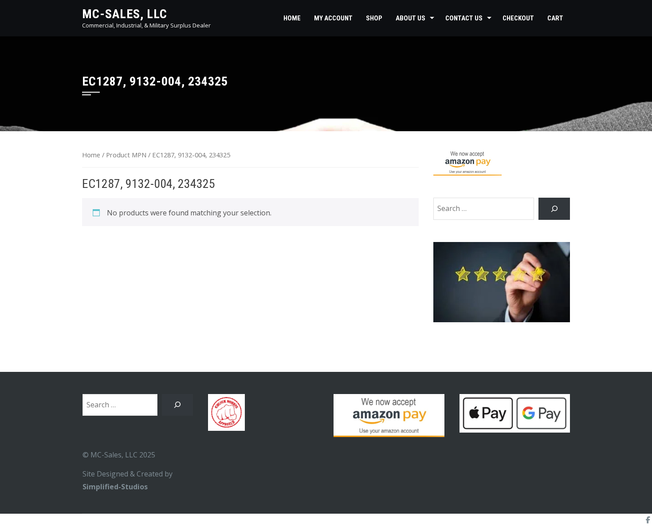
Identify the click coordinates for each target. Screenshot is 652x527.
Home (292, 18)
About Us (410, 18)
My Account (333, 18)
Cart (555, 18)
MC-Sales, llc (124, 14)
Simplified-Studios (115, 487)
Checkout (518, 18)
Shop (374, 18)
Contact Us (464, 18)
